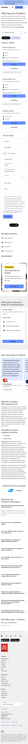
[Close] (26, 2)
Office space (10, 631)
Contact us (3, 691)
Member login (4, 693)
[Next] (3, 2)
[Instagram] (11, 636)
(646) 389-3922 (4, 712)
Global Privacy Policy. (18, 212)
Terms (9, 208)
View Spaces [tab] (6, 37)
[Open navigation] (25, 7)
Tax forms (3, 697)
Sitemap (21, 725)
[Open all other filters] (25, 32)
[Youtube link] (1, 636)
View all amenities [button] (6, 256)
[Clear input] (21, 32)
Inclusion (3, 662)
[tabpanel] (14, 86)
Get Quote (13, 341)
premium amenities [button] (19, 27)
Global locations (5, 658)
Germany (15, 631)
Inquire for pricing (6, 317)
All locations (4, 708)
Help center (4, 695)
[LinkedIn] (20, 636)
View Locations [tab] (15, 37)
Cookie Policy (14, 722)
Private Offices (6, 435)
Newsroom (3, 666)
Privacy (3, 722)
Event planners (4, 683)
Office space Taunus (6, 625)
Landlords (3, 679)
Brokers (3, 677)
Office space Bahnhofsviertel (9, 622)
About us (3, 660)
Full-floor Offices (7, 438)
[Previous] (1, 2)
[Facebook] (6, 636)
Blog (2, 668)
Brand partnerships (5, 685)
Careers (3, 664)
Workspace (3, 631)
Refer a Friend (4, 681)
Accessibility (14, 725)
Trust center (4, 670)
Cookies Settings (5, 725)
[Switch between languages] (12, 7)
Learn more (12, 3)
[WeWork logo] (4, 7)
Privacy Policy (19, 208)
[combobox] (5, 153)
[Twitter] (15, 636)
